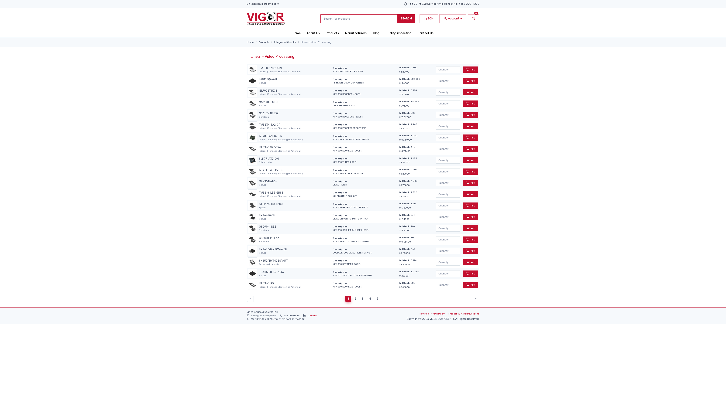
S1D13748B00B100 (271, 204)
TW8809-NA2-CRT (270, 68)
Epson (262, 207)
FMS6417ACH (267, 215)
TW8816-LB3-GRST (271, 192)
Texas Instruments (269, 264)
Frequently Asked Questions (463, 313)
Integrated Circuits (285, 42)
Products (332, 33)
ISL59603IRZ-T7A (270, 147)
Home (296, 33)
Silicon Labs (265, 162)
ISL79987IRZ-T (268, 90)
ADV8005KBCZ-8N (270, 136)
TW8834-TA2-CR (269, 124)
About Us (313, 33)
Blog (376, 33)
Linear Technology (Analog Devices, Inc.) (281, 139)
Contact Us (425, 33)
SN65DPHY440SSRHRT (273, 260)
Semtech (264, 117)
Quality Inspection (398, 33)
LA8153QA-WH (268, 79)
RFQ (473, 69)
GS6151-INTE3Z (268, 113)
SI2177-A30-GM (269, 158)
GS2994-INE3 (267, 226)
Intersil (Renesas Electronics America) (280, 71)
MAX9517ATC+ (268, 181)
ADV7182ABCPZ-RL (271, 170)
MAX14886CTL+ (269, 102)
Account (453, 18)
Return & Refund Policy (432, 313)
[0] (473, 18)
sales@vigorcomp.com (265, 3)
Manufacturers (356, 33)
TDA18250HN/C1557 (271, 272)
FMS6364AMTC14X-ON (273, 249)
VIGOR (262, 83)
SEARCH (406, 18)
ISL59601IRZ (267, 283)
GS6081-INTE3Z (269, 238)
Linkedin (312, 315)
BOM (430, 18)
